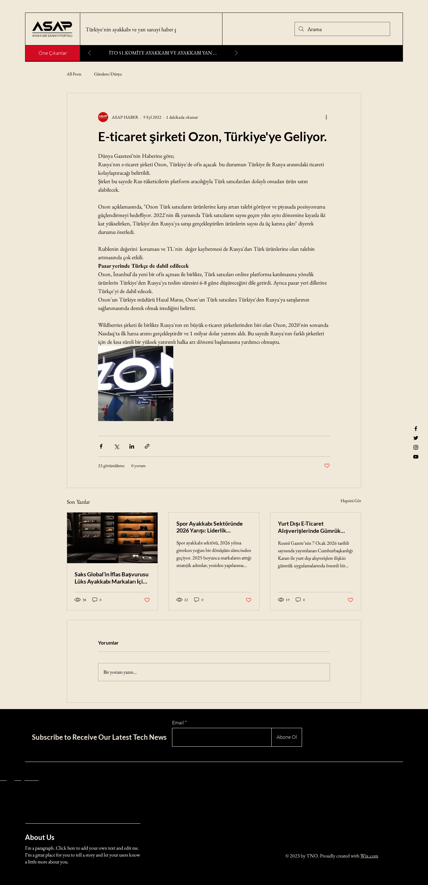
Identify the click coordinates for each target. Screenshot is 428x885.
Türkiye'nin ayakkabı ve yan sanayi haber (130, 29)
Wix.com (369, 855)
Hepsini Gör (351, 500)
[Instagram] (416, 447)
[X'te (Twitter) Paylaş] (116, 446)
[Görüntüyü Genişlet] (135, 383)
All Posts (74, 74)
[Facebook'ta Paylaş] (101, 446)
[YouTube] (416, 457)
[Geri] (89, 53)
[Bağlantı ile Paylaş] (147, 446)
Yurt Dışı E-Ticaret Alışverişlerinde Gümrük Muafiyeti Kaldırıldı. (309, 527)
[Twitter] (416, 438)
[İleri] (236, 53)
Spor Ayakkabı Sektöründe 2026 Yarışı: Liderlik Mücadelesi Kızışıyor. (209, 527)
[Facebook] (416, 428)
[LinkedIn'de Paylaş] (132, 446)
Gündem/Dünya (108, 74)
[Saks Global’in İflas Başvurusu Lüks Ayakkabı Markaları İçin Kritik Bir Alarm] (112, 537)
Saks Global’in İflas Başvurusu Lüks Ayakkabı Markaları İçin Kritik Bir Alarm (112, 578)
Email (178, 722)
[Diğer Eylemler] (326, 117)
